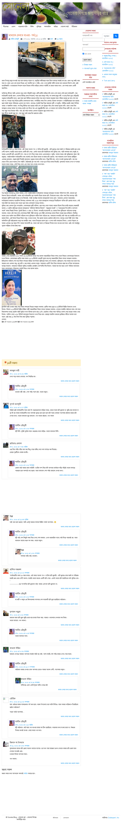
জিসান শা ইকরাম (17, 742)
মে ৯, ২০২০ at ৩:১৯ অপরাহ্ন (30, 682)
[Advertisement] (41, 340)
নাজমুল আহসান (113, 153)
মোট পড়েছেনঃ (8, 322)
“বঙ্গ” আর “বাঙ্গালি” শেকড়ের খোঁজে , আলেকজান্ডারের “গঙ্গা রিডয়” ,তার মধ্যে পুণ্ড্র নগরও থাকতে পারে (109, 179)
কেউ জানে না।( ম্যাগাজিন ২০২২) (110, 105)
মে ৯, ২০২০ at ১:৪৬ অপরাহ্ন (30, 553)
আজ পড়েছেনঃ (24, 322)
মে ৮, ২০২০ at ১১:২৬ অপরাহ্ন (19, 702)
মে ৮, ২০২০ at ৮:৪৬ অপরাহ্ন (19, 651)
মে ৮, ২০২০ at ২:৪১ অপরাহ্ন (19, 615)
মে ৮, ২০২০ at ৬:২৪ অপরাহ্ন (24, 535)
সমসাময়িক (47, 27)
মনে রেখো (87, 54)
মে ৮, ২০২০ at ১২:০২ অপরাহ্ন (19, 573)
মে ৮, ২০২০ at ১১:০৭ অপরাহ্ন (25, 667)
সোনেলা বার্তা (65, 27)
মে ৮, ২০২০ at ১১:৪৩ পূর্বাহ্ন (19, 520)
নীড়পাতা (5, 27)
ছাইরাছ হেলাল (16, 443)
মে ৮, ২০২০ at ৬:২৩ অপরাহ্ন (24, 633)
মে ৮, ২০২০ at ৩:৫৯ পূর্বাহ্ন (19, 374)
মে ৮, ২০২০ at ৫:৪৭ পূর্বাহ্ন (19, 407)
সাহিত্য (56, 27)
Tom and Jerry (109, 81)
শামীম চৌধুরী (15, 39)
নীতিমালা (74, 27)
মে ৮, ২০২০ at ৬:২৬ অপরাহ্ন (24, 389)
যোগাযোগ (66, 818)
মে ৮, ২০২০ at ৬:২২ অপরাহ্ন (24, 597)
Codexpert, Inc (113, 818)
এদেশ (13, 27)
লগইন (26, 773)
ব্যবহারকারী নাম (87, 36)
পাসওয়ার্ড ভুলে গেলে (90, 68)
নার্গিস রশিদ (112, 161)
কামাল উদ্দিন (15, 648)
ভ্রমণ (51, 39)
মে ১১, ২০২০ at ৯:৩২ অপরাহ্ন (19, 746)
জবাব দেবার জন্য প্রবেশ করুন (70, 381)
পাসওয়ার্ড (85, 45)
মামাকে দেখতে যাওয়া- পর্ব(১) (23, 35)
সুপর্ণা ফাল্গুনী (15, 404)
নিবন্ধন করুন (88, 65)
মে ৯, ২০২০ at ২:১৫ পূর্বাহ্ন (24, 725)
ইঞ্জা (11, 516)
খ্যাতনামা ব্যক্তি (22, 27)
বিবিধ (32, 27)
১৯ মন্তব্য (60, 39)
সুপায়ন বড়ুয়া (15, 611)
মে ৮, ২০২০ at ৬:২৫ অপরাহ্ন (24, 465)
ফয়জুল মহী (14, 370)
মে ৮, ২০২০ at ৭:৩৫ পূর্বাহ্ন (19, 447)
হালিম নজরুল (15, 569)
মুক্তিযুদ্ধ (39, 27)
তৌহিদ (12, 698)
